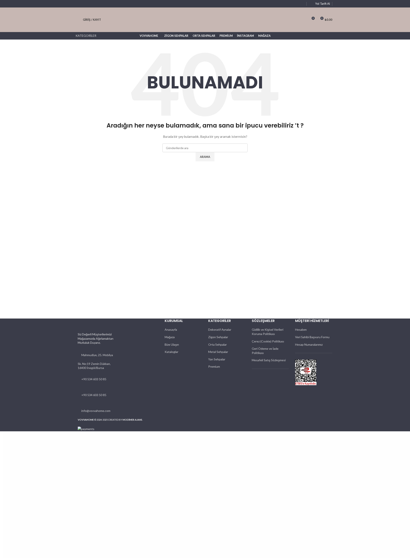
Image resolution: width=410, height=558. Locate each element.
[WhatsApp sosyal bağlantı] (301, 4)
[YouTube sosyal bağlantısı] (291, 4)
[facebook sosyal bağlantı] (281, 4)
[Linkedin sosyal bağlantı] (296, 4)
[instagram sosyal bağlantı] (286, 4)
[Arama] (303, 20)
